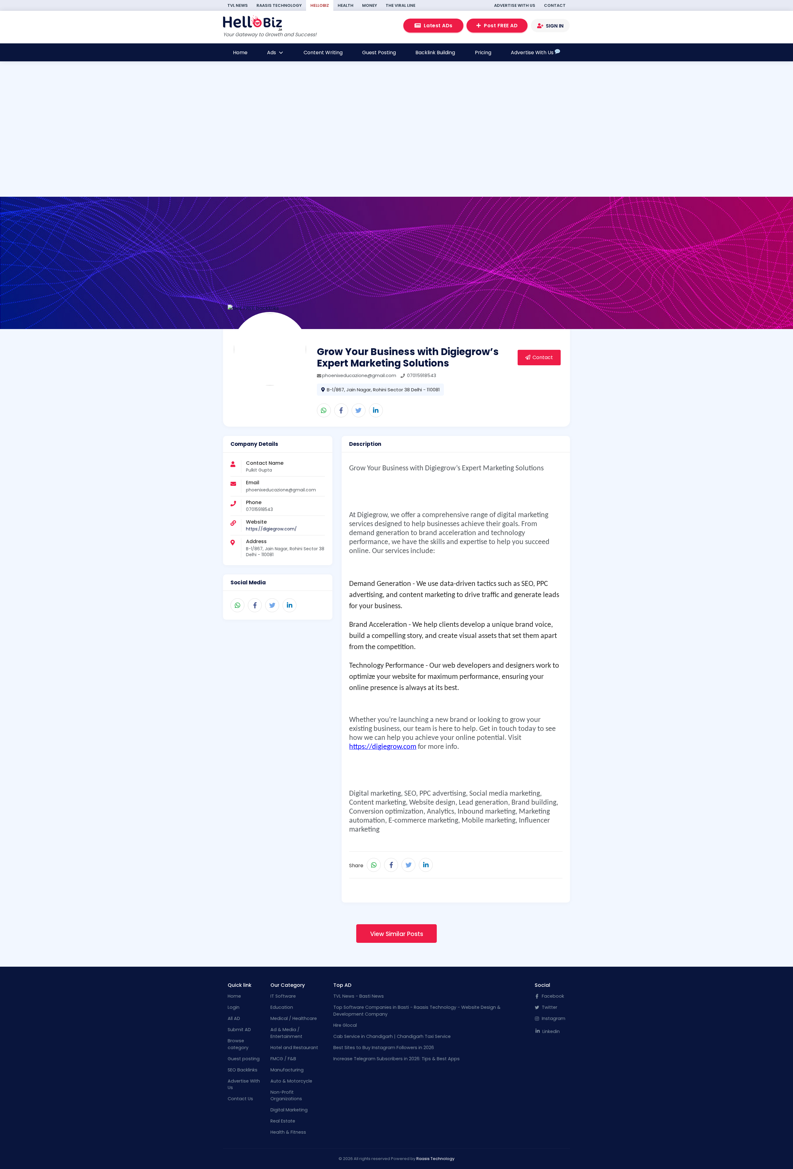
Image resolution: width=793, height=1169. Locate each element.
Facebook (552, 996)
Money (369, 5)
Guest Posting (379, 52)
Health (345, 5)
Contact (555, 5)
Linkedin (550, 1031)
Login (233, 1007)
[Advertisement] (305, 154)
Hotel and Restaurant (294, 1047)
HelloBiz (319, 5)
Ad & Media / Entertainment (286, 1032)
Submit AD (239, 1029)
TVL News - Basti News (358, 996)
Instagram (553, 1018)
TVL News (237, 5)
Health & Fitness (288, 1132)
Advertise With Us (514, 5)
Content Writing (323, 52)
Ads (272, 52)
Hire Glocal (345, 1025)
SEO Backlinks (242, 1070)
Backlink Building (435, 52)
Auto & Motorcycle (291, 1081)
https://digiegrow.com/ (271, 529)
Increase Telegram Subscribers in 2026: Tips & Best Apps (396, 1059)
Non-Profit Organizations (286, 1095)
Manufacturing (287, 1070)
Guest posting (244, 1059)
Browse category (238, 1044)
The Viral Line (400, 5)
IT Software (283, 996)
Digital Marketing (289, 1110)
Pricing (483, 52)
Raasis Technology (279, 5)
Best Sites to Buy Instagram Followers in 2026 (383, 1047)
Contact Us (240, 1099)
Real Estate (282, 1121)
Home (240, 52)
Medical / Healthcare (293, 1018)
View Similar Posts (396, 934)
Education (281, 1007)
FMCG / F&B (283, 1059)
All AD (234, 1018)
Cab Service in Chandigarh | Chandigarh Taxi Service (392, 1036)
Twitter (549, 1007)
